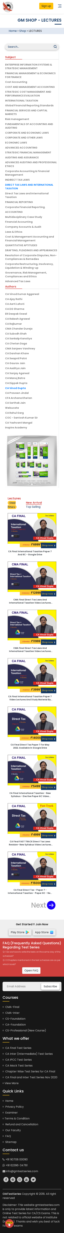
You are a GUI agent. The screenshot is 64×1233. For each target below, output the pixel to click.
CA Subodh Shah (16, 333)
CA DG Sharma (14, 309)
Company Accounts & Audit (23, 227)
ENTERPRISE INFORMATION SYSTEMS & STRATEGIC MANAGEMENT (28, 66)
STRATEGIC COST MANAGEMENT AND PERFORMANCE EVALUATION (28, 93)
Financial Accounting (19, 222)
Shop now (48, 545)
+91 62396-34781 (16, 1165)
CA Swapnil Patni (16, 358)
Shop (22, 31)
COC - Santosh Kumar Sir (21, 417)
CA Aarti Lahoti (14, 304)
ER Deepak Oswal (16, 314)
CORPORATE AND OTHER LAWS (24, 137)
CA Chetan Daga (16, 343)
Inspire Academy (16, 427)
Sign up (46, 6)
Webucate (12, 408)
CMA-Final (12, 1007)
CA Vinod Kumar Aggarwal (22, 294)
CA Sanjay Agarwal (17, 373)
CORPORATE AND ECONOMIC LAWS (27, 133)
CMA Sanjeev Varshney (20, 348)
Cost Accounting (16, 82)
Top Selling (33, 507)
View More (12, 1083)
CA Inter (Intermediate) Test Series (29, 1054)
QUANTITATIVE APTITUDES (21, 245)
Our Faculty (13, 1130)
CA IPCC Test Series (18, 1060)
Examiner (11, 1113)
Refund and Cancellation (21, 1124)
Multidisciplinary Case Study (23, 217)
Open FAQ (31, 970)
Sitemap (11, 1142)
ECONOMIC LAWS (16, 142)
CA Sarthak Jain (15, 403)
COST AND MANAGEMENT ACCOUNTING (30, 87)
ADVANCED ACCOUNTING (21, 147)
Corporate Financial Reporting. (25, 207)
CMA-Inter (12, 1013)
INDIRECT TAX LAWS (17, 180)
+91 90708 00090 (16, 1159)
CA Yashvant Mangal (18, 422)
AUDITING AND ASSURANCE (22, 157)
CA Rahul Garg (14, 413)
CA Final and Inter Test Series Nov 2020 (31, 1077)
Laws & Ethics (13, 232)
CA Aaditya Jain (15, 368)
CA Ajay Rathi (13, 299)
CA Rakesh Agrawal (17, 319)
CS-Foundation (15, 1019)
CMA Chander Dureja (18, 328)
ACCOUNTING (14, 212)
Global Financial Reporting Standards (29, 105)
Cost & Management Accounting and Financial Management (29, 238)
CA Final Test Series (18, 1048)
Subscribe (50, 986)
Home (13, 31)
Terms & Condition (17, 1118)
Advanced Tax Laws (17, 281)
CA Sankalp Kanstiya (18, 338)
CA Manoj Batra (15, 378)
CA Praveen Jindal (17, 393)
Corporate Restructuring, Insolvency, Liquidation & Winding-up (29, 266)
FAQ (8, 1136)
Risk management (17, 119)
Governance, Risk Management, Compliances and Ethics (26, 274)
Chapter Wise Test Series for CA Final (30, 1071)
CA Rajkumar (13, 324)
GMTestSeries (12, 1194)
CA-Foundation (15, 1025)
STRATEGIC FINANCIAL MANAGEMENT (28, 152)
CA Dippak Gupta (16, 383)
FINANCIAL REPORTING (19, 202)
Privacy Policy (14, 1107)
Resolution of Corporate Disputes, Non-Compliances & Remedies (31, 257)
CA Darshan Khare (17, 353)
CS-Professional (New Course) (25, 1030)
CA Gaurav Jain (15, 363)
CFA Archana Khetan (18, 398)
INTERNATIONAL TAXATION (21, 100)
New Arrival (34, 503)
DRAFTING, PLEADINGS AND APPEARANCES (31, 250)
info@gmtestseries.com (21, 1171)
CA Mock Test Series (19, 1066)
